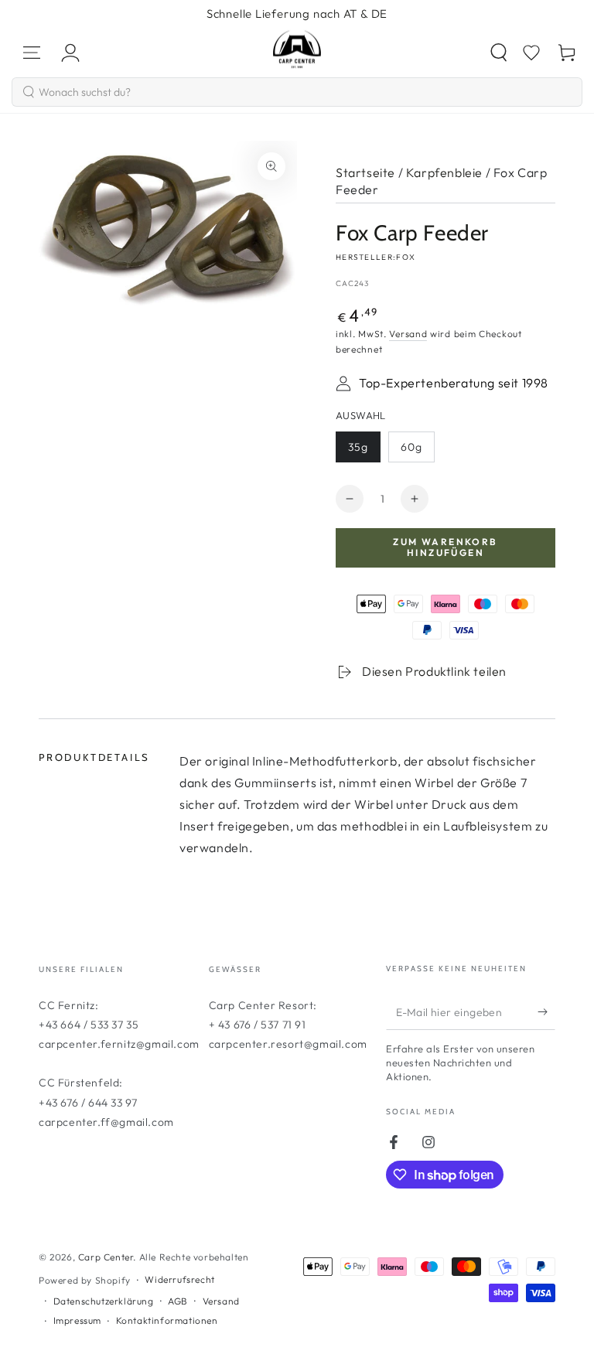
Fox (405, 257)
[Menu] (32, 53)
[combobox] (297, 92)
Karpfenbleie (444, 172)
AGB (178, 1301)
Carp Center (106, 1257)
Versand (408, 333)
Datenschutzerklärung (103, 1301)
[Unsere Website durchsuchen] (498, 52)
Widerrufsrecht (179, 1279)
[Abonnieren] (546, 1012)
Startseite (365, 172)
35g (364, 451)
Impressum (77, 1320)
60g (417, 451)
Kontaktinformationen (167, 1320)
